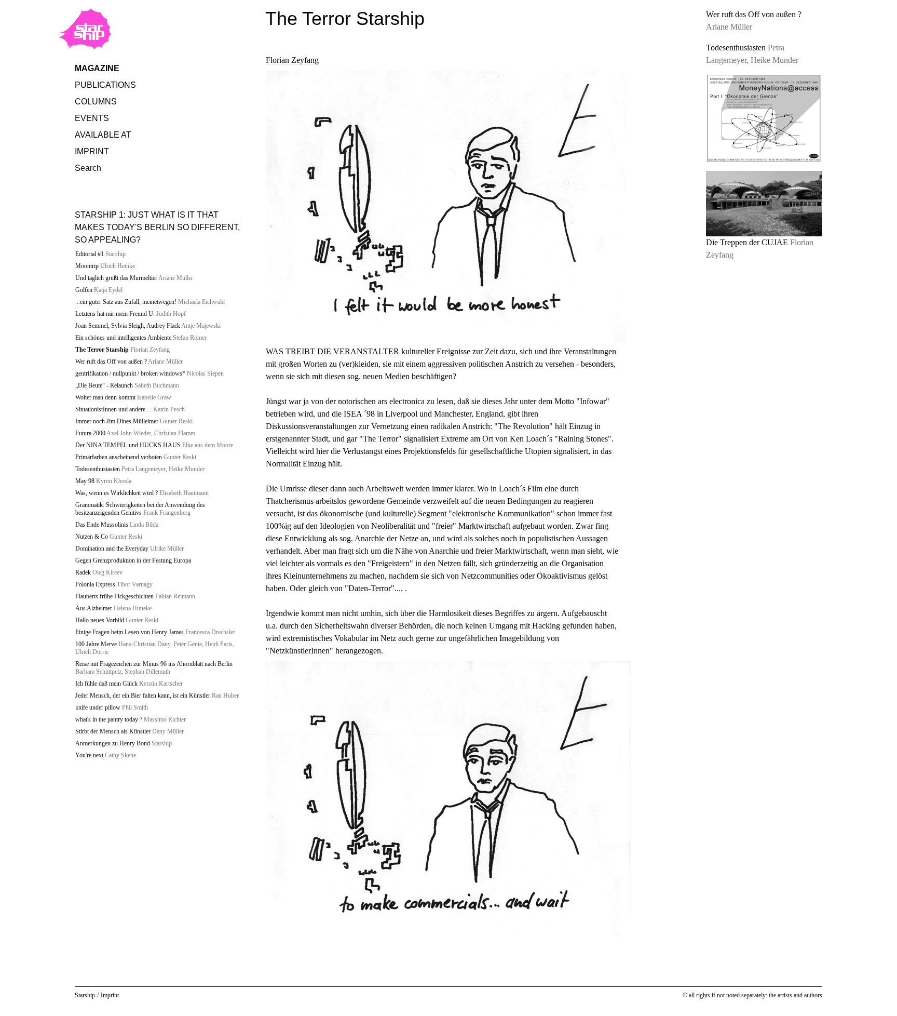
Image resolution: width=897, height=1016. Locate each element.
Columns (96, 101)
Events (92, 118)
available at (103, 134)
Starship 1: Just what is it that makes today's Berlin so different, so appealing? (157, 227)
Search (88, 168)
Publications (105, 85)
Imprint (92, 151)
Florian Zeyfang (292, 60)
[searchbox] (162, 191)
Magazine (97, 68)
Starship (85, 995)
